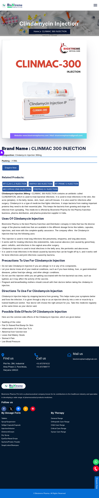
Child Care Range (58, 425)
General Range (57, 418)
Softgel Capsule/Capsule (11, 425)
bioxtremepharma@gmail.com (85, 359)
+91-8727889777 (43, 367)
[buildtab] (12, 5)
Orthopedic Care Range (60, 422)
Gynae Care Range (58, 432)
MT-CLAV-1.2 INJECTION (14, 184)
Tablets (4, 418)
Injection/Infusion (8, 428)
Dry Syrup (5, 435)
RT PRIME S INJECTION (66, 184)
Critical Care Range (58, 428)
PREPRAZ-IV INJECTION (45, 189)
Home (35, 31)
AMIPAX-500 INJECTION (40, 184)
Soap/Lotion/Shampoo (10, 445)
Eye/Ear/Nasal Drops (9, 438)
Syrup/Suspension (8, 422)
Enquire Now (10, 168)
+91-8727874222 (43, 364)
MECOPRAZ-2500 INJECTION (17, 189)
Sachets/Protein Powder (10, 442)
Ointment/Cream (7, 432)
